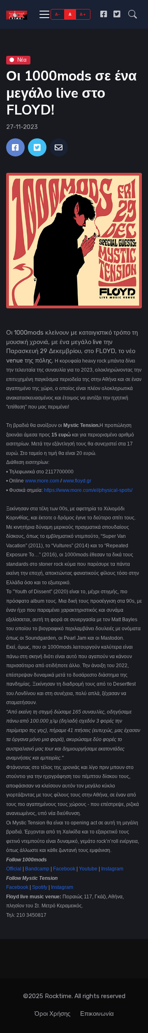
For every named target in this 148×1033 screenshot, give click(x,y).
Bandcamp (37, 869)
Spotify (40, 887)
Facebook (64, 869)
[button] (132, 14)
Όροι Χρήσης (52, 1013)
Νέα (22, 60)
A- (57, 14)
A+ (83, 14)
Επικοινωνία (97, 1013)
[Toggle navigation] (44, 14)
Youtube (88, 869)
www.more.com (42, 481)
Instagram (112, 869)
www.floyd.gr (77, 481)
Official (14, 869)
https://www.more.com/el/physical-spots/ (88, 490)
